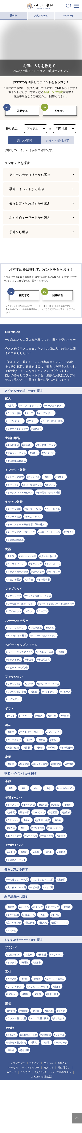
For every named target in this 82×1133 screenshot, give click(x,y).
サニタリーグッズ (16, 919)
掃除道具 (28, 911)
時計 (48, 943)
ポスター (61, 943)
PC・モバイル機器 (17, 1102)
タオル (34, 919)
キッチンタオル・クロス (38, 1062)
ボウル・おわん (49, 1023)
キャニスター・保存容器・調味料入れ (27, 991)
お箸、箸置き (14, 1046)
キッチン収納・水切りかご (21, 999)
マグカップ (36, 1030)
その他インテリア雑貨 (48, 959)
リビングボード (15, 887)
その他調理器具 (15, 1006)
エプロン (69, 999)
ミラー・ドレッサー (17, 895)
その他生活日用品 (16, 927)
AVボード (33, 887)
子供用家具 (44, 1126)
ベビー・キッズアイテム (20, 1118)
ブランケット (14, 1078)
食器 (11, 1023)
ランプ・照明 (14, 880)
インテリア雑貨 (15, 943)
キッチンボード (46, 880)
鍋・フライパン (34, 975)
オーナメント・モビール (20, 959)
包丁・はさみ (53, 975)
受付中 (13, 15)
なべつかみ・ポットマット (21, 1070)
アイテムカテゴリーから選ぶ (29, 641)
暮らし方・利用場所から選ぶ (29, 670)
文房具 (50, 1094)
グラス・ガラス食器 (17, 1038)
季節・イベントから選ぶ (26, 655)
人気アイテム (41, 15)
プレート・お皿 (28, 1023)
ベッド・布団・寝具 (52, 887)
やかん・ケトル (34, 983)
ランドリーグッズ (46, 911)
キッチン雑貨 (14, 975)
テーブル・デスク (54, 872)
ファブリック (14, 1062)
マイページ (68, 15)
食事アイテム (14, 1126)
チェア (29, 880)
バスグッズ (48, 919)
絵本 (62, 1118)
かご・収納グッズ (32, 951)
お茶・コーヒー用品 (50, 999)
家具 (11, 872)
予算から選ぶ (18, 698)
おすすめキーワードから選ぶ (29, 684)
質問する (22, 111)
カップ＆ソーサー (16, 1030)
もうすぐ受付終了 (57, 140)
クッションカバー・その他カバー (57, 1070)
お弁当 (29, 1046)
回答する (59, 111)
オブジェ (51, 951)
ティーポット (53, 1030)
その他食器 (44, 1046)
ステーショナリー (16, 1094)
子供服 (29, 1126)
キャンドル (34, 943)
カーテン (43, 1078)
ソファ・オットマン (30, 872)
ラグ (30, 1078)
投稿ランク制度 (53, 92)
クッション (13, 951)
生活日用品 (13, 911)
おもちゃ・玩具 (45, 1118)
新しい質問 (24, 140)
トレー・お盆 (14, 983)
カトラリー (54, 1038)
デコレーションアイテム (44, 1102)
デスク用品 (36, 1094)
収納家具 (37, 895)
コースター (38, 1038)
